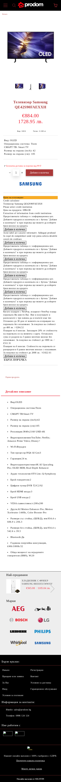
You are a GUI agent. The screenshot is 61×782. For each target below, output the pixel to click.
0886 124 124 (22, 716)
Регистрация (36, 670)
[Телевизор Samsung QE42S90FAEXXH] (30, 76)
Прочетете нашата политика (30, 760)
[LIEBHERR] (18, 632)
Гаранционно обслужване (43, 689)
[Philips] (42, 632)
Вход (4, 689)
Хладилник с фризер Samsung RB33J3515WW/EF (37, 582)
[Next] (51, 588)
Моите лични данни (31, 769)
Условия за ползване (12, 695)
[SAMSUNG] (42, 643)
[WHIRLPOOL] (18, 643)
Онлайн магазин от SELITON (30, 779)
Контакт (34, 676)
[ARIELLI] (42, 609)
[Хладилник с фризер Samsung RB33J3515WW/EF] (13, 586)
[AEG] (18, 609)
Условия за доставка (40, 683)
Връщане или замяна (13, 676)
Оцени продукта (12, 377)
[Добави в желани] (53, 164)
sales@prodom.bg (22, 710)
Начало (4, 14)
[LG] (42, 620)
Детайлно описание (18, 391)
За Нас (5, 683)
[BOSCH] (18, 620)
